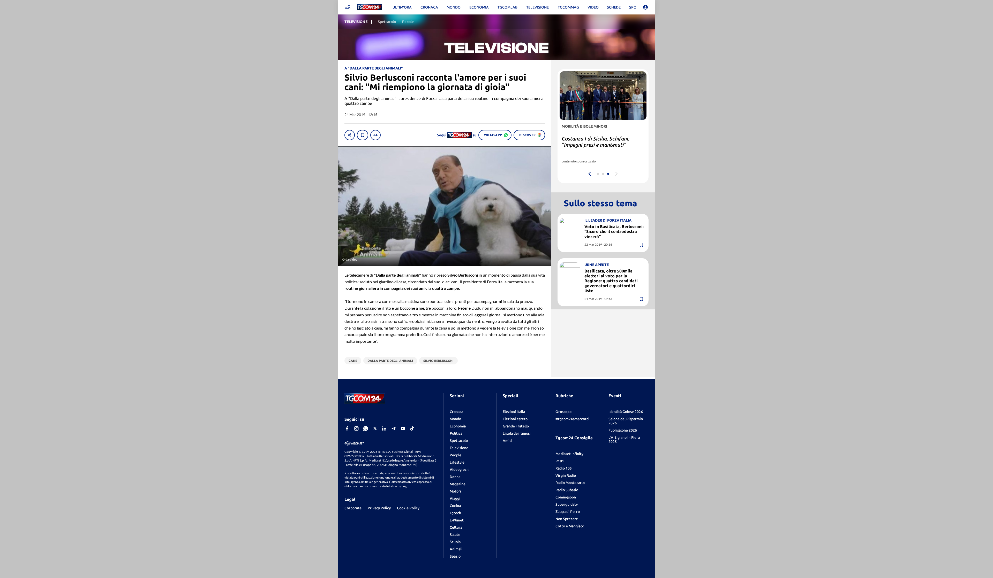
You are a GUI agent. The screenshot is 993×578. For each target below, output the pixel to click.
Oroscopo (563, 412)
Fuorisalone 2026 (622, 430)
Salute (455, 535)
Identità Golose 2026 (625, 412)
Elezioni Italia (514, 412)
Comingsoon (565, 497)
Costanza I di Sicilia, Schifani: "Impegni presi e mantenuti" (595, 142)
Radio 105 (563, 468)
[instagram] (356, 428)
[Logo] (369, 7)
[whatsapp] (365, 428)
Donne (455, 477)
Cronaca (456, 412)
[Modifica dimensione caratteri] (375, 135)
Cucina (455, 506)
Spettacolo (459, 441)
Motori (455, 491)
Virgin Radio (565, 475)
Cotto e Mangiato (569, 526)
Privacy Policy (379, 508)
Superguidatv (566, 504)
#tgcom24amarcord (572, 419)
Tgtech (455, 513)
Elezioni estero (515, 419)
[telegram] (393, 428)
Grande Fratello (516, 426)
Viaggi (455, 498)
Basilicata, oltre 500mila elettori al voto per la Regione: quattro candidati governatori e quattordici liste (611, 281)
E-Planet (457, 520)
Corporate (353, 508)
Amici (507, 441)
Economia (458, 426)
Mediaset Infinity (569, 454)
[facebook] (347, 428)
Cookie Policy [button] (408, 508)
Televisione (459, 448)
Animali (456, 549)
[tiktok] (412, 428)
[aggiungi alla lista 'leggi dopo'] (362, 135)
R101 (559, 461)
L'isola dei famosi (517, 433)
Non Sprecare (566, 519)
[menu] (347, 7)
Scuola (455, 542)
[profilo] (645, 7)
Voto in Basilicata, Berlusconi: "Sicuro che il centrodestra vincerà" (614, 231)
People (455, 455)
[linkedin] (384, 428)
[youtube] (402, 428)
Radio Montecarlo (570, 483)
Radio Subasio (566, 490)
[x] (375, 428)
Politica (456, 433)
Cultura (456, 527)
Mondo (455, 419)
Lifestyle (457, 462)
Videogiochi (460, 469)
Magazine (457, 484)
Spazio (455, 556)
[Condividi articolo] (349, 135)
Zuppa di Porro (567, 512)
